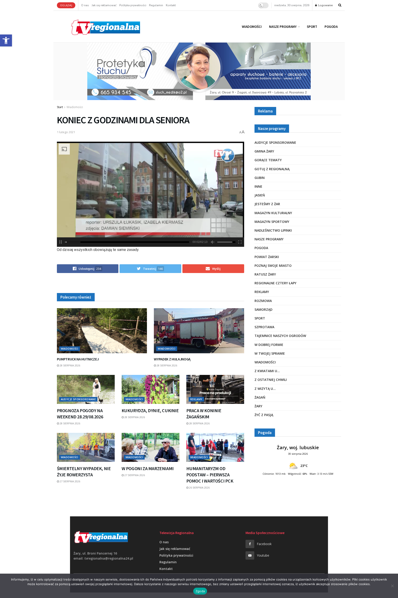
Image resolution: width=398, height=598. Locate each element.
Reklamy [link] (196, 399)
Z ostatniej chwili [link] (271, 379)
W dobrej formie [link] (269, 344)
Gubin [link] (260, 177)
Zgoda (200, 591)
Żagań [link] (260, 397)
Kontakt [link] (171, 5)
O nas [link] (85, 5)
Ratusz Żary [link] (265, 274)
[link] (6, 40)
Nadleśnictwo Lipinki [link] (273, 230)
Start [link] (60, 107)
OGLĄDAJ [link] (66, 5)
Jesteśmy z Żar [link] (267, 204)
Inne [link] (258, 186)
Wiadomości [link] (252, 26)
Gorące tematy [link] (268, 160)
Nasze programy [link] (283, 26)
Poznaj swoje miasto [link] (273, 265)
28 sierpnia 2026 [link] (69, 365)
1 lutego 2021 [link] (66, 132)
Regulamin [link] (156, 5)
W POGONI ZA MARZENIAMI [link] (148, 468)
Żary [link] (258, 406)
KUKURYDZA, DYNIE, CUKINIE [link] (150, 410)
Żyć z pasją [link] (264, 415)
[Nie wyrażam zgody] (392, 586)
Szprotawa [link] (264, 327)
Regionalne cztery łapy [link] (275, 283)
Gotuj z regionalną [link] (272, 169)
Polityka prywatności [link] (132, 5)
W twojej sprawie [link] (270, 353)
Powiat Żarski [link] (267, 257)
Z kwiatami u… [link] (267, 371)
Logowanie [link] (325, 5)
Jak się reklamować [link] (104, 5)
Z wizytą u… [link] (265, 388)
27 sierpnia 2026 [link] (69, 481)
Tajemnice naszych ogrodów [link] (280, 336)
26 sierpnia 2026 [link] (199, 487)
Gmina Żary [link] (264, 151)
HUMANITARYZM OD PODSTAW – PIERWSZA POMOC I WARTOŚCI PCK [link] (209, 475)
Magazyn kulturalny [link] (273, 213)
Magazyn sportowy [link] (272, 221)
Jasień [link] (260, 195)
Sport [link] (312, 26)
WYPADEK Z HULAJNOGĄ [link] (172, 359)
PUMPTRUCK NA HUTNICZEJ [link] (78, 359)
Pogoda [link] (331, 26)
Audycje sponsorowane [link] (78, 399)
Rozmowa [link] (263, 301)
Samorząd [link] (263, 309)
